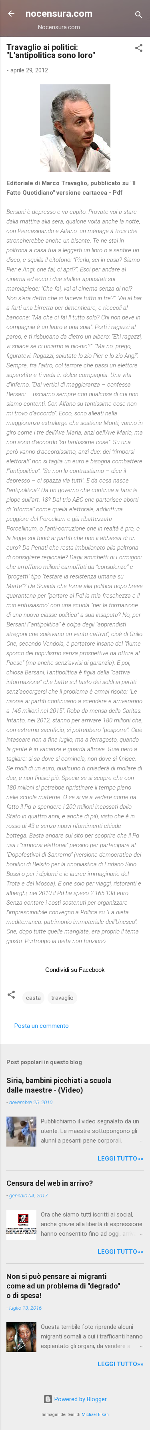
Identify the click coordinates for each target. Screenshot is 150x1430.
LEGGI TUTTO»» (121, 1158)
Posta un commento (41, 1025)
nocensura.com (59, 13)
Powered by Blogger (80, 1399)
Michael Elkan (95, 1414)
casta (33, 997)
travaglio (62, 997)
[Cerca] (139, 16)
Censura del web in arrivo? (49, 1183)
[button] (139, 49)
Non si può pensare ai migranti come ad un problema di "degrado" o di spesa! (63, 1286)
